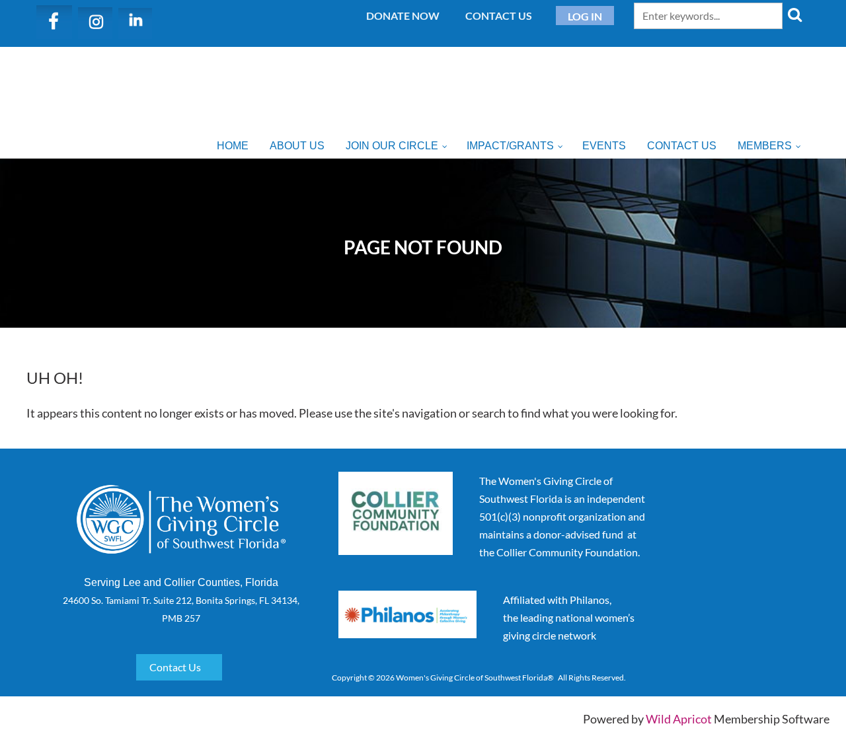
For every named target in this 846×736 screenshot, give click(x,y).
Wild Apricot (679, 719)
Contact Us (498, 15)
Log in (585, 16)
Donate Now (403, 15)
